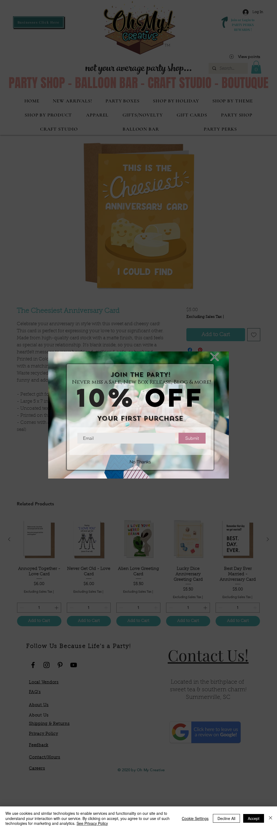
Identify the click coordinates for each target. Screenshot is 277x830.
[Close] (270, 818)
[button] (214, 357)
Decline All (226, 818)
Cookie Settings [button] (195, 818)
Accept (253, 818)
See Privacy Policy (92, 823)
